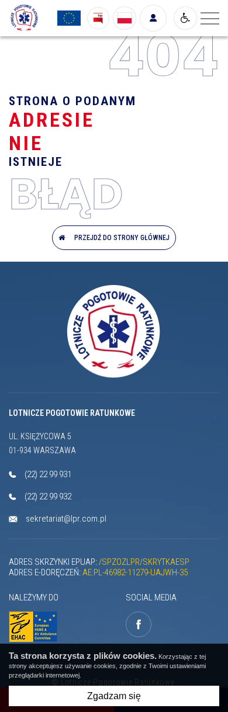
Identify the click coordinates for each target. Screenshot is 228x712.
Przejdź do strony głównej (120, 238)
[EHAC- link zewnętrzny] (36, 627)
